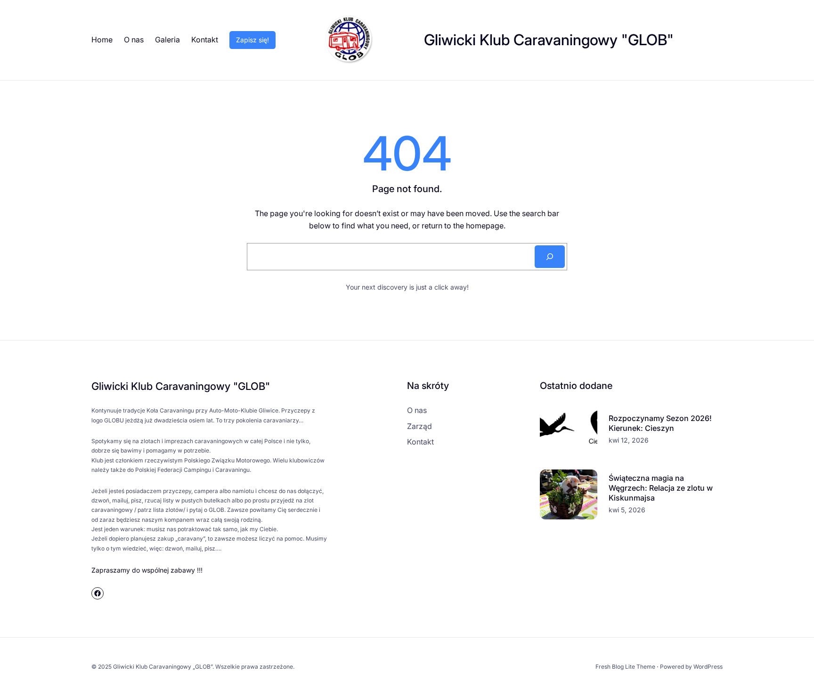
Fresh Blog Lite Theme (625, 666)
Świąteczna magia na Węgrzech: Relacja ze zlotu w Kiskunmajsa (661, 487)
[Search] (550, 256)
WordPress (708, 666)
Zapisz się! (252, 40)
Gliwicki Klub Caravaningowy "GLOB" (549, 40)
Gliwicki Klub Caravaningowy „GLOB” (162, 666)
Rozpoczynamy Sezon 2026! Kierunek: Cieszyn (660, 423)
